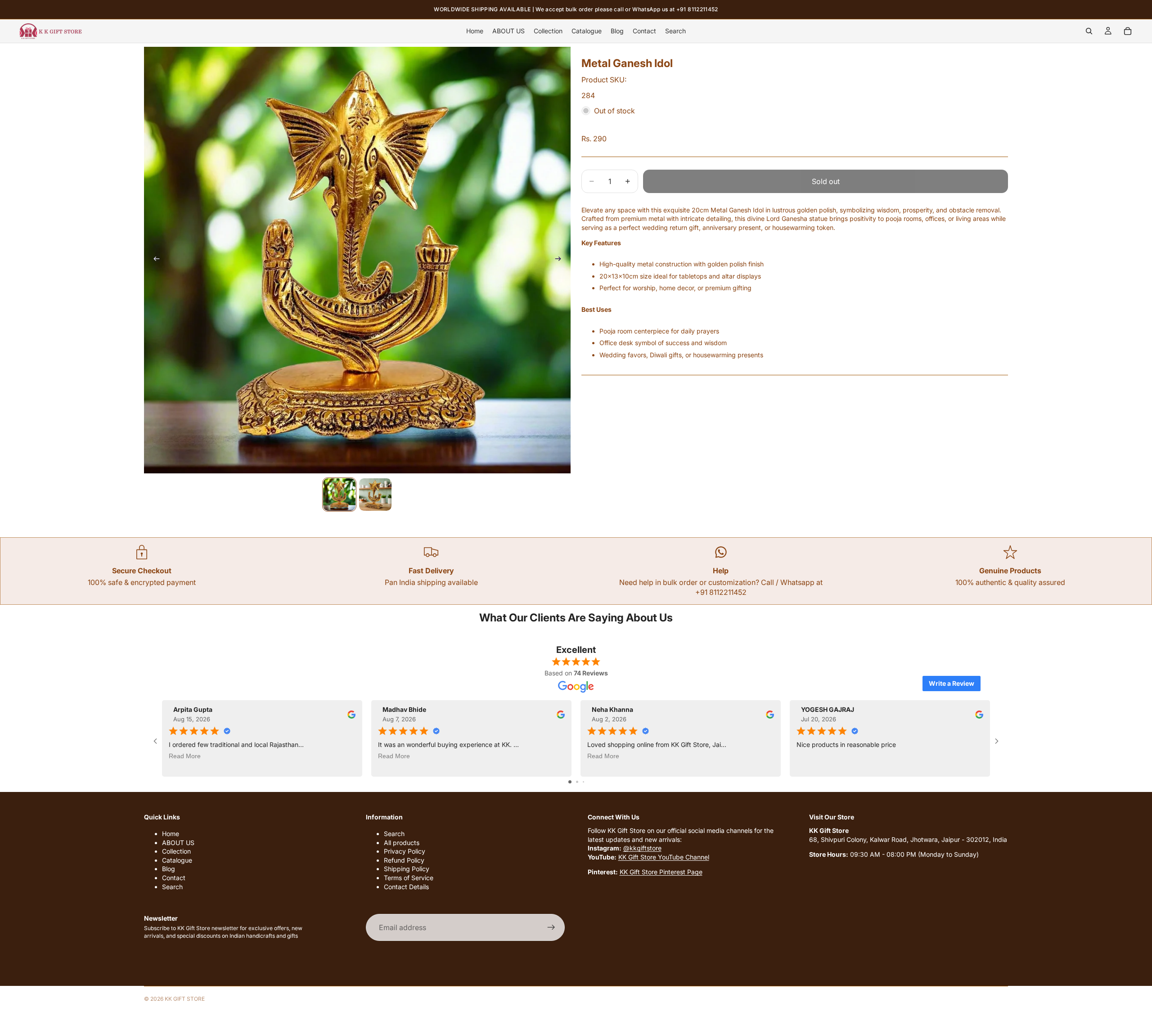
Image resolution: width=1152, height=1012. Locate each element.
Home (170, 833)
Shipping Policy (406, 869)
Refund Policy (404, 860)
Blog (168, 869)
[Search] (1089, 31)
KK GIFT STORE (185, 998)
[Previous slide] (154, 260)
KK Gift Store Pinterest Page (661, 872)
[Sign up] (551, 927)
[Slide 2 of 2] (375, 494)
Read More (185, 756)
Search (172, 887)
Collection (176, 851)
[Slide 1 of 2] (339, 494)
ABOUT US (178, 842)
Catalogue (177, 860)
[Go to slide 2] (577, 782)
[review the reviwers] (351, 714)
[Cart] (1128, 31)
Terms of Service (408, 878)
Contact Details (406, 887)
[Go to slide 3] (583, 782)
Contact (173, 878)
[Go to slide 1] (570, 781)
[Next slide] (561, 260)
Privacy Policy (404, 851)
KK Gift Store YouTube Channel (663, 857)
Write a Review (951, 683)
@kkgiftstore (642, 848)
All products (401, 842)
